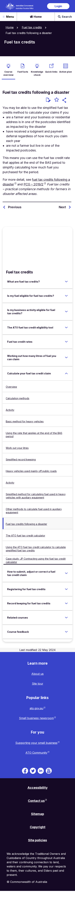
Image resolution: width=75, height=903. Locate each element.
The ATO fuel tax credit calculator (25, 535)
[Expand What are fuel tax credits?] (66, 281)
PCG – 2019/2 (33, 184)
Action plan (65, 71)
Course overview (8, 73)
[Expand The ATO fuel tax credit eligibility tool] (66, 327)
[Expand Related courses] (66, 617)
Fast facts (22, 71)
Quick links (51, 71)
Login (58, 6)
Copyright (37, 827)
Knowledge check (37, 73)
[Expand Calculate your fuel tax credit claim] (66, 373)
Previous (14, 207)
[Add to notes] (48, 100)
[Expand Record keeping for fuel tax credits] (66, 603)
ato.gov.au (36, 708)
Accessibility (38, 787)
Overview (11, 386)
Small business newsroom (36, 718)
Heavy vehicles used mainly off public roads (31, 471)
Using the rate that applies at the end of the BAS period (34, 435)
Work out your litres (17, 447)
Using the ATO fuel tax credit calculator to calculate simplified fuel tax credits (36, 549)
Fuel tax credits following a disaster (26, 523)
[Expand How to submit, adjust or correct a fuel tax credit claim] (66, 573)
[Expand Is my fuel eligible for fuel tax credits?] (66, 295)
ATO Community (36, 752)
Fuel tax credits (32, 27)
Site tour (37, 683)
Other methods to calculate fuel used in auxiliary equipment (34, 511)
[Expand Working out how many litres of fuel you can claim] (66, 357)
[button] (65, 101)
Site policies (37, 840)
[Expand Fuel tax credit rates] (66, 341)
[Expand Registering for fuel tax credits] (66, 589)
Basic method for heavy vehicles (25, 421)
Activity (10, 409)
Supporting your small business (36, 743)
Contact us (36, 801)
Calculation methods (17, 398)
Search (67, 16)
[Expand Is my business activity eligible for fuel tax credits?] (66, 311)
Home (37, 16)
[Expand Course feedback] (66, 631)
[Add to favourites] (56, 100)
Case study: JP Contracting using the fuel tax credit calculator (36, 560)
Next (62, 207)
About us (37, 673)
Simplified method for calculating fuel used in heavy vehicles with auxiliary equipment (36, 496)
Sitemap (37, 814)
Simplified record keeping (21, 459)
